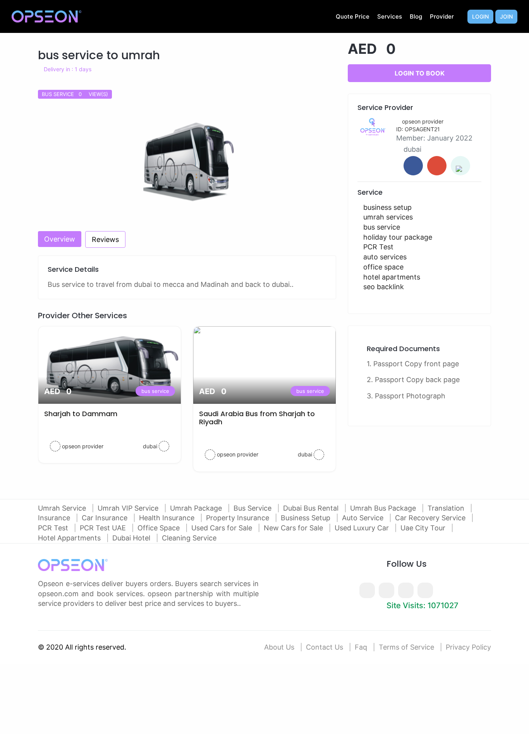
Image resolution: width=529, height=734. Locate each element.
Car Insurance (105, 518)
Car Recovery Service (431, 518)
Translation (447, 508)
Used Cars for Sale (222, 528)
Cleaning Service (189, 538)
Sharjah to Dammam (80, 414)
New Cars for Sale (294, 528)
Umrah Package (197, 508)
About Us (279, 647)
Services (389, 16)
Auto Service (363, 518)
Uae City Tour (423, 528)
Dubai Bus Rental (311, 508)
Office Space (159, 528)
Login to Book (420, 73)
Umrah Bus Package (384, 508)
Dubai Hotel (132, 538)
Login (480, 16)
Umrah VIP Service (129, 508)
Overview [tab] (59, 239)
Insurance (55, 518)
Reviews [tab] (105, 239)
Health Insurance (167, 518)
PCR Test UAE (104, 528)
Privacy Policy (468, 647)
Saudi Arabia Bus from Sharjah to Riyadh (257, 418)
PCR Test (54, 528)
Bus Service (253, 508)
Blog (416, 16)
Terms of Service (406, 647)
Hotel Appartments (70, 538)
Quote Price (352, 16)
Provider (442, 16)
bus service (155, 391)
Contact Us (324, 647)
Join (506, 16)
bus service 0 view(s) (75, 94)
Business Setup (306, 518)
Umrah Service (63, 508)
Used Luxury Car (363, 528)
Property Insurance (238, 518)
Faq (361, 647)
